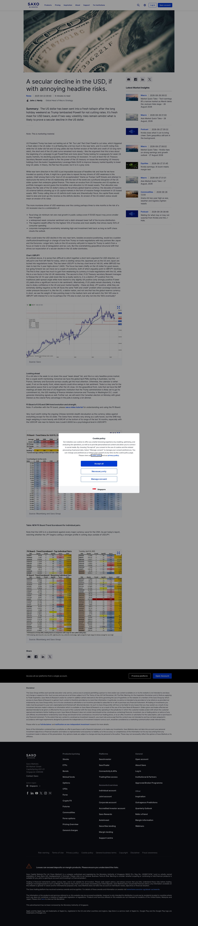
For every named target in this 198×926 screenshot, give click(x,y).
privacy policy (113, 455)
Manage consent (99, 479)
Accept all (99, 463)
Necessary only (99, 471)
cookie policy (96, 455)
